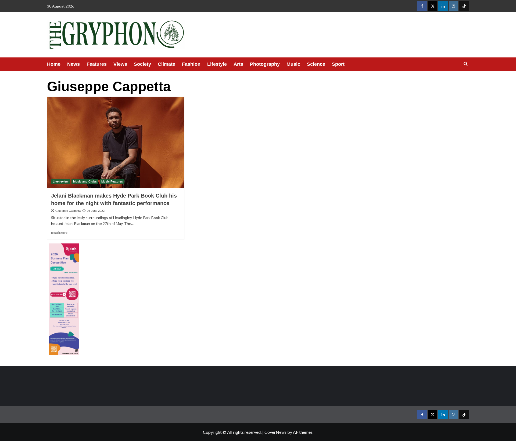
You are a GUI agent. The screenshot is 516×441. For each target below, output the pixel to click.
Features (97, 64)
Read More (59, 233)
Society (142, 64)
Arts (238, 64)
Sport (338, 64)
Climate (166, 64)
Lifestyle (217, 64)
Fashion (191, 64)
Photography (265, 64)
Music (293, 64)
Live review (61, 181)
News (73, 64)
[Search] (465, 64)
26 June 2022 (96, 210)
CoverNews (275, 432)
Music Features (112, 181)
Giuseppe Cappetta (68, 210)
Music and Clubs (85, 181)
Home (53, 64)
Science (316, 64)
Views (120, 64)
